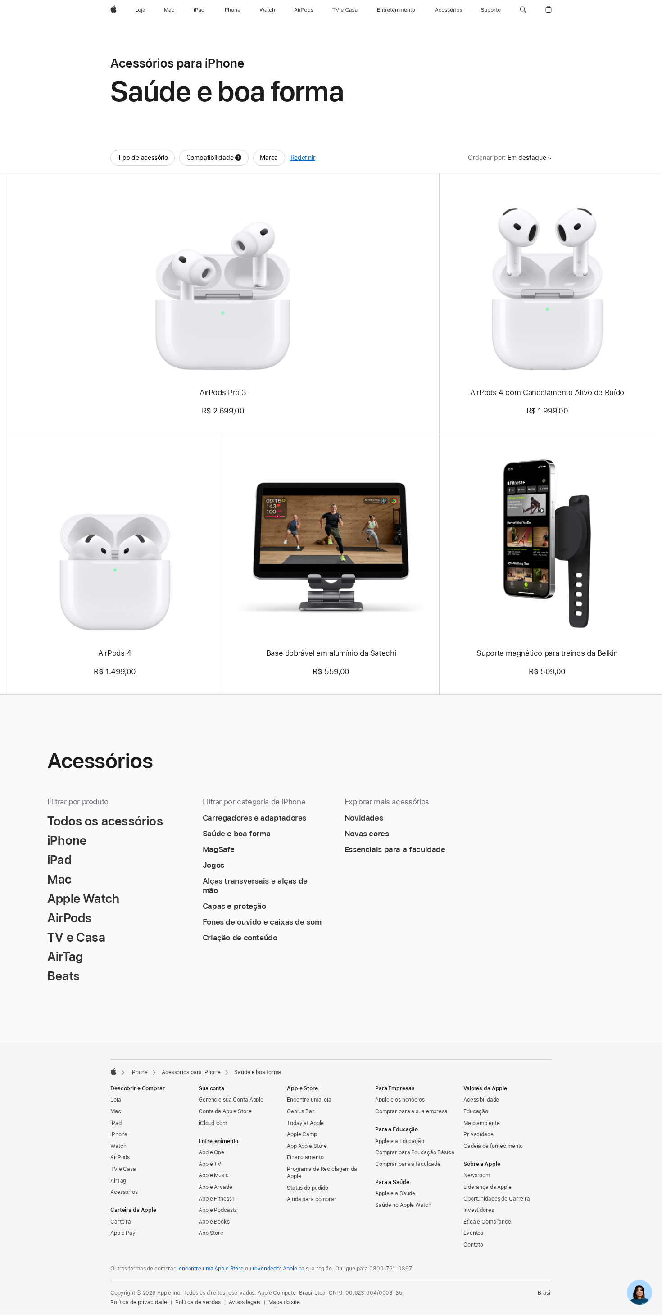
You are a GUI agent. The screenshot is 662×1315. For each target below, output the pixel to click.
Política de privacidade (138, 1302)
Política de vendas (198, 1302)
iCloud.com (213, 1123)
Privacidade (478, 1134)
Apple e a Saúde (395, 1193)
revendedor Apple (275, 1268)
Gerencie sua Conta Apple (231, 1100)
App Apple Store (307, 1146)
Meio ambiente (481, 1123)
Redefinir (302, 157)
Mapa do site (284, 1302)
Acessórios (124, 1192)
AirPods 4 (114, 653)
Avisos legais (244, 1302)
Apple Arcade (215, 1187)
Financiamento (305, 1157)
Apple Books (214, 1222)
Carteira (120, 1222)
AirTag (118, 1181)
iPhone (139, 1072)
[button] (523, 10)
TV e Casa (123, 1169)
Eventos (473, 1233)
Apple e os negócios (400, 1100)
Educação (475, 1111)
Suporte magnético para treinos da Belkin (546, 653)
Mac (115, 1111)
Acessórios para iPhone (191, 1072)
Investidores (478, 1210)
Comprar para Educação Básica (414, 1152)
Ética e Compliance (487, 1222)
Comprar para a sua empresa (411, 1111)
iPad (116, 1123)
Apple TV (210, 1164)
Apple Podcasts (218, 1210)
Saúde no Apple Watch (403, 1205)
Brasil (545, 1293)
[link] (639, 1292)
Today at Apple (305, 1123)
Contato (473, 1245)
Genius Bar (300, 1111)
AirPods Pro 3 (223, 392)
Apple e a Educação (399, 1141)
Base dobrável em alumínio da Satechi (331, 653)
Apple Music (214, 1175)
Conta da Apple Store (225, 1111)
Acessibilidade (481, 1100)
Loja (115, 1100)
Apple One (211, 1152)
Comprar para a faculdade (407, 1164)
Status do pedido (307, 1188)
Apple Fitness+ (217, 1199)
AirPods (120, 1157)
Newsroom (476, 1175)
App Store (211, 1233)
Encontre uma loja (309, 1100)
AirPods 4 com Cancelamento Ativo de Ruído (547, 392)
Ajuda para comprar (311, 1199)
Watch (118, 1146)
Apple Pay (123, 1233)
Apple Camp (302, 1134)
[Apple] (113, 1071)
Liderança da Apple (487, 1187)
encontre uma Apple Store (211, 1268)
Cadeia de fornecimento (493, 1146)
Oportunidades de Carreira (496, 1199)
